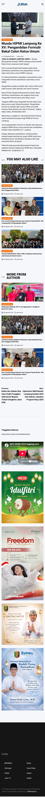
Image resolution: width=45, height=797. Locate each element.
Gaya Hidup (31, 768)
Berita (29, 763)
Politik (6, 773)
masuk (12, 434)
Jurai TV (7, 778)
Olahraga (7, 768)
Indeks (29, 778)
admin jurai (20, 56)
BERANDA (8, 763)
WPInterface (31, 792)
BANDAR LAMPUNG (7, 39)
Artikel (29, 773)
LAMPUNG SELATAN (7, 304)
